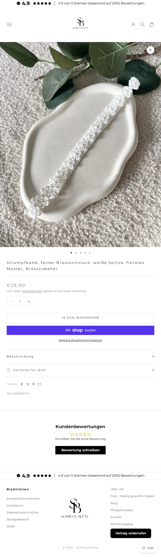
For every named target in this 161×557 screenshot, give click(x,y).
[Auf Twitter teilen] (27, 384)
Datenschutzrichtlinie (22, 512)
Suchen (115, 517)
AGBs (11, 526)
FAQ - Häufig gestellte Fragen (132, 496)
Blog (114, 503)
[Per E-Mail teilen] (39, 384)
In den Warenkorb (80, 317)
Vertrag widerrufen (131, 533)
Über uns (117, 489)
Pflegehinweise (121, 510)
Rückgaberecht (18, 519)
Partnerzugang (121, 524)
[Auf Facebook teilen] (21, 384)
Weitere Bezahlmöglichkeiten (80, 340)
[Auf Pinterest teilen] (33, 384)
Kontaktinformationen (23, 498)
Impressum (15, 505)
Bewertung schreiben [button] (80, 450)
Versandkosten (32, 291)
